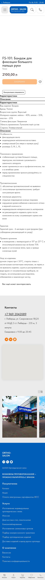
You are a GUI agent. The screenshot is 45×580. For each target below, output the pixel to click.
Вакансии (6, 552)
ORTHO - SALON (18, 9)
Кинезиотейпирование (12, 524)
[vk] (10, 339)
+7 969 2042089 (15, 314)
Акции (5, 492)
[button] (40, 9)
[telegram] (6, 339)
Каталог (5, 488)
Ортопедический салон (17, 11)
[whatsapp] (14, 339)
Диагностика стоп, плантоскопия (16, 520)
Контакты (6, 557)
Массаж (6, 515)
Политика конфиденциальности (16, 561)
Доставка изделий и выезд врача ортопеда (21, 541)
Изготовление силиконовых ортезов (17, 528)
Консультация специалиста (14, 92)
